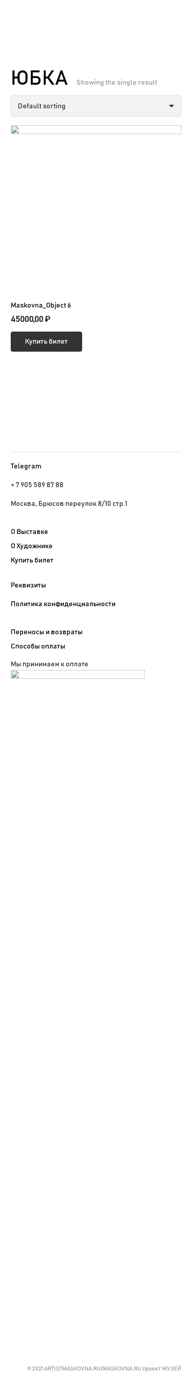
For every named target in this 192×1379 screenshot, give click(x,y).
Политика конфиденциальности (63, 603)
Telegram (26, 466)
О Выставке (29, 531)
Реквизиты (28, 585)
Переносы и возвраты (47, 632)
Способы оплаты (38, 646)
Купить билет (32, 560)
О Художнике (32, 546)
